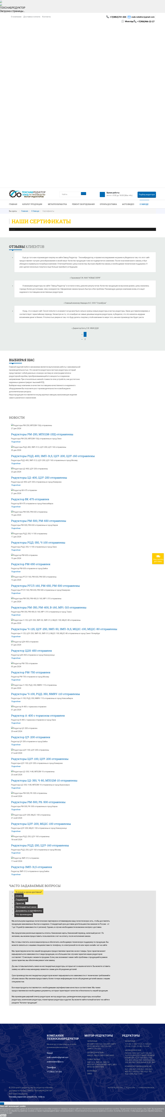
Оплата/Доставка (108, 204)
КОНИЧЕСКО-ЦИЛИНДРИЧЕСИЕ (138, 1066)
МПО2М (100, 1065)
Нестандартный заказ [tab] (26, 907)
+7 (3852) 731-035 (54, 1072)
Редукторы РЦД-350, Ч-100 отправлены (38, 542)
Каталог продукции (32, 204)
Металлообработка (57, 204)
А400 (112, 1055)
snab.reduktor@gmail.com (143, 17)
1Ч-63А (146, 1046)
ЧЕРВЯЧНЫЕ (92, 1041)
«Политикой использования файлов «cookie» (94, 1111)
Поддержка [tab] (21, 899)
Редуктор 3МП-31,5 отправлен (31, 867)
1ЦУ (138, 1053)
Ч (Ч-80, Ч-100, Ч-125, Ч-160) (137, 1044)
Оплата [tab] (19, 896)
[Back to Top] (2, 1103)
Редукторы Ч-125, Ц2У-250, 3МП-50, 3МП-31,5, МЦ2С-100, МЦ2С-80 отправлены (64, 629)
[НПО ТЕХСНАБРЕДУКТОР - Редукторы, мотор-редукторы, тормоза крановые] (27, 193)
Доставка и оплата (31, 17)
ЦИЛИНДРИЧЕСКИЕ (95, 1053)
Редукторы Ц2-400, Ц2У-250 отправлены (39, 477)
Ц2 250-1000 (141, 1060)
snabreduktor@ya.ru (55, 1062)
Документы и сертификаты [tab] (29, 911)
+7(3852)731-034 (118, 17)
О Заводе (144, 204)
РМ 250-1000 (130, 1053)
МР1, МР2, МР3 (110, 1065)
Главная (13, 204)
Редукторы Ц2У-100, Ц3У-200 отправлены (39, 759)
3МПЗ (97, 1067)
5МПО (102, 1055)
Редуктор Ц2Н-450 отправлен (31, 650)
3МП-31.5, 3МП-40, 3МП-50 (98, 1062)
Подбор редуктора (147, 194)
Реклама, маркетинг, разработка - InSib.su (27, 1097)
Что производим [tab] (24, 914)
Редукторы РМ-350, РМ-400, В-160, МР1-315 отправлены (48, 607)
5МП (107, 1055)
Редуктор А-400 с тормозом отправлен (38, 715)
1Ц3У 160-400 (141, 1058)
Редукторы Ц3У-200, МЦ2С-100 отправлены (41, 824)
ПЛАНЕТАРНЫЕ (93, 1059)
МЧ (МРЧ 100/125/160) (97, 1044)
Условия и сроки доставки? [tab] (29, 892)
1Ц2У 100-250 (146, 1053)
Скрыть (3, 1115)
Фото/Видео (128, 204)
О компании (16, 17)
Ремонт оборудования (83, 204)
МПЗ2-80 (91, 1067)
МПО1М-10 (91, 1065)
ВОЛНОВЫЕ (92, 1071)
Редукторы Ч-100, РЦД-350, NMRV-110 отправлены (45, 694)
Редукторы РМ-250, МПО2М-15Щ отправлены (42, 434)
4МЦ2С (90, 1055)
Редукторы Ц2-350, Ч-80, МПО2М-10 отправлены (44, 780)
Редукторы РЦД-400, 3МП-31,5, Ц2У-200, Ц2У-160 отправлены (53, 456)
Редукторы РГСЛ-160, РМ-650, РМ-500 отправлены (45, 585)
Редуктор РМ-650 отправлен (30, 564)
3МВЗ (89, 1074)
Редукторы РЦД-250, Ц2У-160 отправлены (40, 845)
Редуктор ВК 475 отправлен (30, 499)
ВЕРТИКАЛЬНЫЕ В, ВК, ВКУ (143, 1062)
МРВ (102, 1067)
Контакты (46, 17)
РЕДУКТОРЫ (130, 1088)
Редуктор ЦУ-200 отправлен (30, 737)
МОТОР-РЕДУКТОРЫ (115, 1088)
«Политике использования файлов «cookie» (100, 1109)
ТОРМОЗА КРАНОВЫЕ (146, 1088)
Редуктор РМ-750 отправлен (30, 672)
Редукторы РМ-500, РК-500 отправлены (38, 802)
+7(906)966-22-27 (146, 21)
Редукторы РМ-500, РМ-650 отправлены (38, 521)
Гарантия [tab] (20, 903)
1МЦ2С (97, 1055)
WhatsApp (129, 21)
